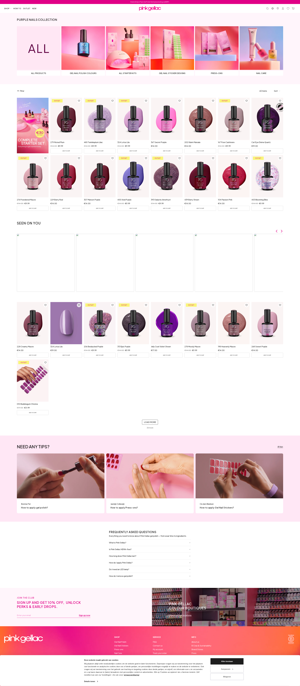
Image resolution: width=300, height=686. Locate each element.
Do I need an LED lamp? (119, 569)
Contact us (158, 645)
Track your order (160, 653)
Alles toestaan (227, 661)
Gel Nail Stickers (121, 645)
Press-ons (118, 649)
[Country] (272, 8)
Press (193, 653)
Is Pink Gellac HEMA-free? (120, 549)
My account (158, 649)
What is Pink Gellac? (117, 542)
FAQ (155, 642)
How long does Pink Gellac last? (122, 556)
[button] (277, 91)
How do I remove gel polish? (121, 576)
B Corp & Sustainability (201, 645)
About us (195, 642)
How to (17, 8)
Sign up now (84, 615)
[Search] (267, 8)
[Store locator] (277, 8)
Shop (7, 8)
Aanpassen (225, 669)
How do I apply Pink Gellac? (121, 562)
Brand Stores (197, 649)
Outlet (26, 8)
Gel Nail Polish (120, 642)
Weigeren (227, 677)
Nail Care (118, 653)
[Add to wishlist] (79, 101)
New (34, 8)
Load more (150, 422)
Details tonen (89, 681)
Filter (22, 91)
